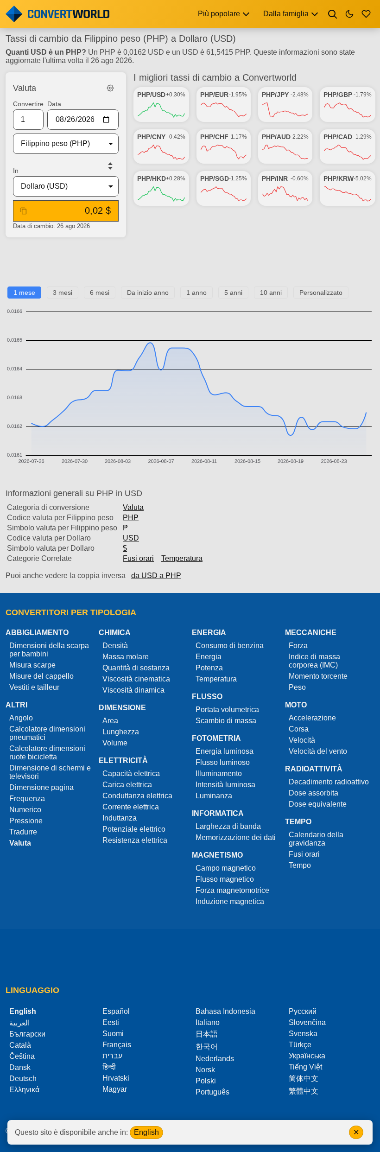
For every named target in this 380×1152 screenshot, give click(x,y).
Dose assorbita (313, 793)
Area (110, 721)
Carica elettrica (127, 785)
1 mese (24, 292)
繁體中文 (303, 1091)
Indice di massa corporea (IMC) (314, 661)
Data (54, 104)
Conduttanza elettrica (137, 796)
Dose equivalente (318, 804)
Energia (209, 657)
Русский (303, 1011)
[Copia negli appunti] (23, 211)
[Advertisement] (190, 265)
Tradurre (23, 832)
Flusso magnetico (225, 879)
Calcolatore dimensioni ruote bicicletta (47, 753)
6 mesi (99, 292)
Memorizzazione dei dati (236, 837)
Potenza (209, 668)
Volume (114, 743)
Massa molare (125, 657)
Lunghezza (120, 732)
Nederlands (215, 1059)
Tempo (300, 865)
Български (27, 1034)
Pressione (26, 821)
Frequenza (27, 798)
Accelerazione (312, 718)
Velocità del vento (318, 751)
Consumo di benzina (230, 645)
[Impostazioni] (110, 88)
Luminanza (214, 796)
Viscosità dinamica (133, 690)
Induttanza (119, 818)
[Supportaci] (366, 14)
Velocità (302, 740)
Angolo (21, 718)
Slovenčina (307, 1022)
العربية (19, 1023)
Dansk (20, 1067)
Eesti (110, 1022)
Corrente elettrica (130, 807)
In (16, 170)
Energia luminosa (224, 751)
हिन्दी (109, 1067)
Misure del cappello (41, 676)
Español (116, 1011)
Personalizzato (320, 292)
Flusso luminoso (223, 762)
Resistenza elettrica (134, 840)
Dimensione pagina (41, 787)
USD (131, 538)
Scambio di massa (226, 721)
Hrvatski (115, 1078)
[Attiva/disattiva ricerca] (332, 14)
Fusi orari (138, 558)
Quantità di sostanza (136, 668)
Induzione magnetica (230, 901)
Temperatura (182, 558)
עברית (112, 1056)
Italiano (208, 1022)
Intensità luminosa (225, 785)
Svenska (303, 1033)
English (146, 1132)
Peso (297, 687)
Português (212, 1092)
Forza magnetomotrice (232, 890)
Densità (115, 645)
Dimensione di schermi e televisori (50, 772)
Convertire (28, 104)
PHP (131, 518)
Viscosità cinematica (136, 679)
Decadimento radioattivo (329, 782)
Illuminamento (219, 773)
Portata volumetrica (227, 709)
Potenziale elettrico (133, 829)
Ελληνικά (24, 1090)
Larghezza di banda (228, 826)
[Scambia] (110, 166)
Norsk (205, 1070)
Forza (298, 645)
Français (116, 1045)
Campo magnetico (226, 868)
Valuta (133, 507)
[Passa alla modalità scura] (349, 14)
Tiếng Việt (305, 1067)
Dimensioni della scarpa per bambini (49, 650)
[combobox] (58, 144)
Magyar (114, 1089)
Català (20, 1045)
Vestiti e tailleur (34, 687)
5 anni (233, 292)
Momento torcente (318, 676)
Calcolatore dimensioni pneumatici (47, 733)
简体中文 (303, 1078)
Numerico (25, 810)
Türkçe (300, 1045)
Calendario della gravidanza (316, 839)
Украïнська (307, 1056)
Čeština (22, 1056)
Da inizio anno (148, 292)
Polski (206, 1081)
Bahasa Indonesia (225, 1011)
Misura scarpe (32, 665)
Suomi (113, 1033)
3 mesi (62, 292)
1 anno (196, 292)
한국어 (207, 1046)
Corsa (299, 729)
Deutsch (23, 1078)
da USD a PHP (156, 575)
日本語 (207, 1034)
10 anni (271, 292)
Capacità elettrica (131, 773)
